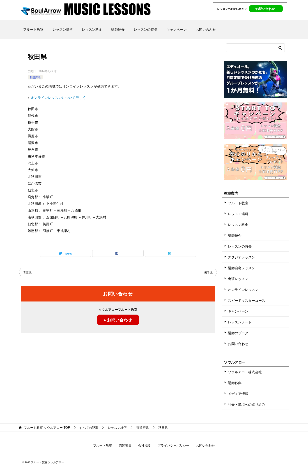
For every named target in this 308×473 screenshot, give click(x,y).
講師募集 (234, 382)
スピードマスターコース (246, 300)
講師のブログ (238, 332)
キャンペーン (176, 29)
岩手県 (208, 272)
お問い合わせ (206, 29)
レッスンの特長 (145, 29)
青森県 (27, 272)
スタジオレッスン (241, 257)
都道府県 (35, 77)
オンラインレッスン (243, 289)
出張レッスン (238, 278)
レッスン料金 (92, 29)
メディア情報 (238, 393)
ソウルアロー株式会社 (245, 371)
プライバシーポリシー (173, 445)
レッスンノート (240, 322)
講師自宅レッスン (241, 267)
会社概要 (144, 445)
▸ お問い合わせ (118, 320)
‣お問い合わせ (265, 8)
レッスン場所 (63, 29)
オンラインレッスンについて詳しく (58, 97)
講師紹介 (118, 29)
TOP (47, 427)
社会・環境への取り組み (246, 404)
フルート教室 (33, 29)
